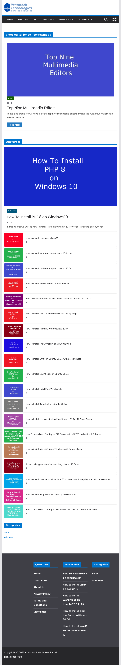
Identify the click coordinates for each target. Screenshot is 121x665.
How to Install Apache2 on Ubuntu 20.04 (46, 404)
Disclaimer (39, 611)
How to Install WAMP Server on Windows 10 (47, 283)
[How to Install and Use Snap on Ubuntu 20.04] (13, 270)
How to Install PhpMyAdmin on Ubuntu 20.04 (48, 343)
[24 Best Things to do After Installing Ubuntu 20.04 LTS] (13, 466)
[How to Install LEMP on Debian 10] (13, 240)
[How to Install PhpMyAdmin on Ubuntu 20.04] (13, 345)
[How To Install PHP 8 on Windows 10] (60, 176)
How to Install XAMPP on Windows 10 (44, 389)
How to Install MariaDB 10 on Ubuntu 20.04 (47, 328)
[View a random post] (114, 19)
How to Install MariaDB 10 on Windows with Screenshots (54, 449)
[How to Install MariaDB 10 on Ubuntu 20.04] (13, 330)
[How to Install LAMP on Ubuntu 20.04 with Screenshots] (13, 360)
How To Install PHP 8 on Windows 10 (37, 217)
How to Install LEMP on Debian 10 (42, 238)
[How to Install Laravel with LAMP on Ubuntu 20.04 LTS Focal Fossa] (13, 420)
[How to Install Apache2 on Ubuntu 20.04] (13, 405)
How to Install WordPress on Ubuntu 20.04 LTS (49, 253)
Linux (35, 19)
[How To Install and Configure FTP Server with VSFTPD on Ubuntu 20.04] (13, 511)
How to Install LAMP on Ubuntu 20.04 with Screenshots (53, 358)
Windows (48, 19)
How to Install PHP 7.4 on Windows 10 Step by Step (51, 313)
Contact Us (85, 19)
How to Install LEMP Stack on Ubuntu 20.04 (47, 373)
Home (9, 19)
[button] (115, 4)
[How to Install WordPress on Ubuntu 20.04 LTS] (13, 255)
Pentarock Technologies (39, 652)
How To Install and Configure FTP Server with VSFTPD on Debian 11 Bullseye (63, 434)
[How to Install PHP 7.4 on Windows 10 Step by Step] (13, 315)
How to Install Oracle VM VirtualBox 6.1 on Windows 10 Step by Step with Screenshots (69, 479)
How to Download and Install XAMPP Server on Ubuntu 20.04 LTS (58, 298)
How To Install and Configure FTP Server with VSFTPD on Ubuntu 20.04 (61, 509)
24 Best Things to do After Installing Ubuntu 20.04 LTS (53, 464)
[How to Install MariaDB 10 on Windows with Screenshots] (13, 451)
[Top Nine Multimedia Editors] (60, 69)
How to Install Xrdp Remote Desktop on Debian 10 (51, 494)
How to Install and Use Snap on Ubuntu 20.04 (49, 268)
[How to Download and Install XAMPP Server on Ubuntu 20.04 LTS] (13, 300)
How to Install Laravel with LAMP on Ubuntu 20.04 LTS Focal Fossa (59, 419)
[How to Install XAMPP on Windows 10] (13, 390)
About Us (23, 19)
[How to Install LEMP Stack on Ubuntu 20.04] (13, 375)
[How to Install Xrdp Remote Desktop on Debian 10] (13, 496)
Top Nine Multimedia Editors (31, 107)
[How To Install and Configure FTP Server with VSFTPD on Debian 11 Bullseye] (13, 435)
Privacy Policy (66, 19)
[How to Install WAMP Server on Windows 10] (13, 285)
